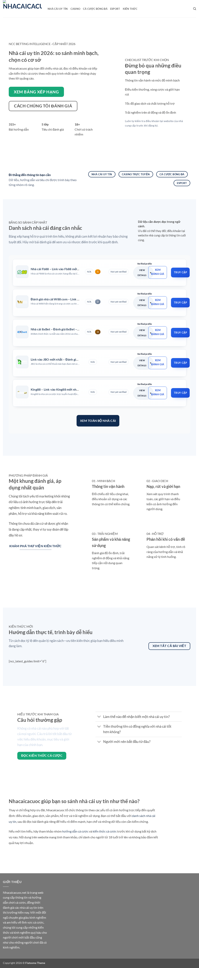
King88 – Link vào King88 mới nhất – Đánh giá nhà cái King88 (73, 389)
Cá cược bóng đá (95, 8)
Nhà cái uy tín (58, 8)
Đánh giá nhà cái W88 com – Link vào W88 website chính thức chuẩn (79, 299)
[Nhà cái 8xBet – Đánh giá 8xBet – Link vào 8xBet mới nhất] (22, 331)
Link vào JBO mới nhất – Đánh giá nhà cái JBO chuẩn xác (70, 359)
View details (142, 272)
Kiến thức (130, 8)
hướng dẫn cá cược (75, 831)
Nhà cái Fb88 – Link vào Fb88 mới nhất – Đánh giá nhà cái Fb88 (74, 269)
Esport (115, 8)
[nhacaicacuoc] (22, 9)
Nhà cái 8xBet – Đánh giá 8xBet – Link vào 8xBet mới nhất (71, 329)
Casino (75, 8)
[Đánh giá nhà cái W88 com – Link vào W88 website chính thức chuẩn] (22, 301)
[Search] (194, 8)
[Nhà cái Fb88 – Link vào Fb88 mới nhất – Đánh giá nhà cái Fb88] (22, 271)
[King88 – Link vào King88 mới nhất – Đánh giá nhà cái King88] (22, 392)
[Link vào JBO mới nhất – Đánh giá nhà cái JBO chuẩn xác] (22, 362)
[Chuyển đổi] (99, 717)
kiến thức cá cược (105, 831)
